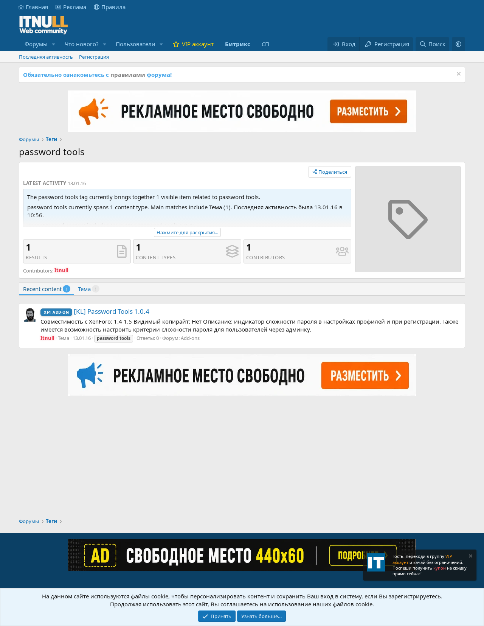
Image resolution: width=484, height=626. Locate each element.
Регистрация (94, 56)
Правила (113, 7)
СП (265, 44)
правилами (127, 74)
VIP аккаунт (198, 44)
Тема (87, 289)
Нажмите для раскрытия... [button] (187, 232)
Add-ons (190, 338)
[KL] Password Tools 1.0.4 (96, 311)
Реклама (74, 7)
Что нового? (82, 44)
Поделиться (332, 171)
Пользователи (135, 44)
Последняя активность (46, 56)
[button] (53, 44)
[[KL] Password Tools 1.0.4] (30, 315)
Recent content (45, 289)
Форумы (36, 44)
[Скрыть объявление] (458, 75)
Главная (37, 7)
